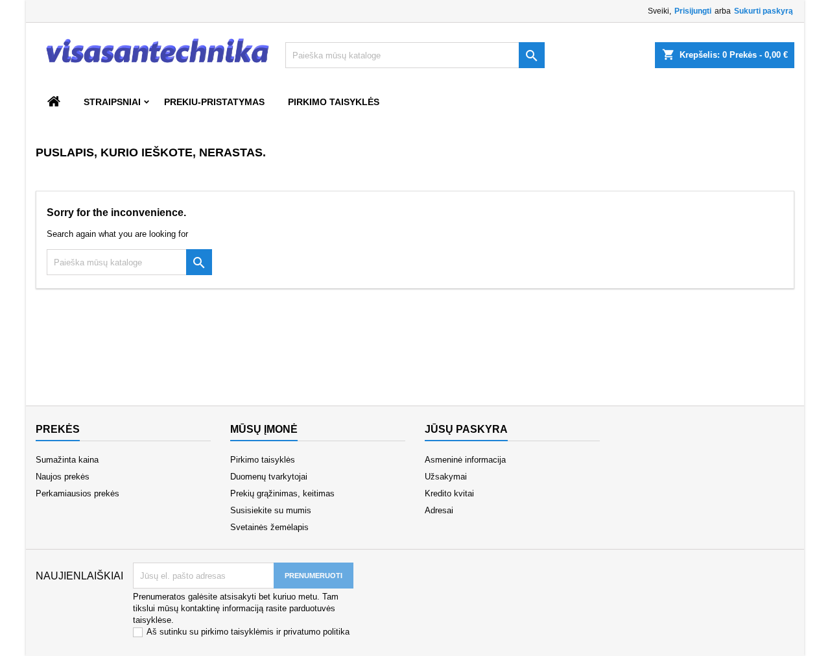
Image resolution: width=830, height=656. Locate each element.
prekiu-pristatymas (214, 102)
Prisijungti (692, 11)
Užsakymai (446, 476)
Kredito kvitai (449, 493)
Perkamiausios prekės (77, 493)
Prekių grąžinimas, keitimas (282, 493)
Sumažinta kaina (67, 460)
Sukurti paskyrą (763, 11)
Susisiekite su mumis (270, 510)
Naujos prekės (62, 476)
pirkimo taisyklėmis (237, 632)
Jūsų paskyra (466, 429)
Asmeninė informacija (465, 460)
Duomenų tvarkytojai (268, 476)
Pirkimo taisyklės (333, 102)
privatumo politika (316, 632)
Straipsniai (112, 102)
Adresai (439, 510)
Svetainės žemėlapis (269, 527)
